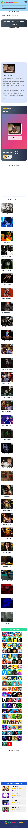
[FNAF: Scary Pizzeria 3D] (7, 504)
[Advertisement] (14, 44)
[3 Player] (14, 634)
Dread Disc (7, 453)
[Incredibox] (9, 678)
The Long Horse (7, 397)
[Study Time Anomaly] (7, 560)
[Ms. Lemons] (14, 689)
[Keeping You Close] (7, 306)
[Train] (14, 727)
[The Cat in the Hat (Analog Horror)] (7, 363)
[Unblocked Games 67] (14, 733)
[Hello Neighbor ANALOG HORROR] (7, 518)
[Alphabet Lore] (14, 640)
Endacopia (7, 341)
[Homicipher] (7, 589)
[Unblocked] (19, 727)
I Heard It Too (7, 284)
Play (14, 138)
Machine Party (7, 355)
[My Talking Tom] (19, 689)
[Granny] (14, 672)
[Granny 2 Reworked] (7, 250)
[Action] (4, 640)
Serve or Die (7, 538)
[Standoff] (19, 711)
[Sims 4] (4, 705)
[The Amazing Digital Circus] (14, 722)
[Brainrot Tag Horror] (7, 603)
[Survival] (19, 716)
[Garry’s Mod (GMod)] (4, 672)
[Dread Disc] (7, 448)
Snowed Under (7, 214)
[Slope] (19, 705)
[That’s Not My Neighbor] (9, 722)
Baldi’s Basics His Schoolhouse (7, 439)
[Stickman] (4, 716)
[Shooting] (19, 700)
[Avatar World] (4, 650)
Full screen (8, 152)
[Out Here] (7, 617)
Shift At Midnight (7, 411)
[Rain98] (7, 222)
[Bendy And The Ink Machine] (14, 650)
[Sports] (14, 711)
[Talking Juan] (4, 722)
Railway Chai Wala (7, 581)
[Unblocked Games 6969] (19, 733)
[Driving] (9, 661)
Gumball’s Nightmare (7, 298)
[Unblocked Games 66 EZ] (9, 733)
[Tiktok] (4, 727)
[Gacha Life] (19, 667)
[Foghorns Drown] (7, 490)
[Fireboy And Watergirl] (14, 661)
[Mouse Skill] (9, 689)
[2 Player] (9, 634)
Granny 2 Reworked (7, 256)
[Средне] (7, 109)
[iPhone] (19, 678)
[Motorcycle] (4, 689)
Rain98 (7, 228)
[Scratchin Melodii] (14, 700)
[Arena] (19, 645)
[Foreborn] (7, 236)
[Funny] (14, 667)
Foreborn (7, 242)
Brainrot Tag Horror (7, 609)
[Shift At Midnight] (7, 405)
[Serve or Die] (7, 532)
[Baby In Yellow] (9, 650)
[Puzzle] (4, 694)
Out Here (7, 623)
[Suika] (14, 716)
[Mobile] (14, 683)
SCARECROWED (7, 482)
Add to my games (14, 111)
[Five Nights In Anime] (19, 661)
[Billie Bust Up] (19, 650)
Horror (9, 156)
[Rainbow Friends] (9, 694)
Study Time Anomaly (7, 566)
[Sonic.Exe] (4, 711)
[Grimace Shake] (19, 672)
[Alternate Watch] (19, 640)
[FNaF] (4, 667)
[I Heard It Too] (7, 278)
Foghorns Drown (7, 496)
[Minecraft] (9, 683)
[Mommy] (19, 683)
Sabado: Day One (7, 425)
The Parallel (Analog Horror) (7, 326)
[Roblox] (14, 694)
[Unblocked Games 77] (4, 738)
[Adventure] (9, 640)
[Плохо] (4, 109)
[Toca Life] (9, 727)
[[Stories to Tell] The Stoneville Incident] (7, 462)
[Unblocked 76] (4, 733)
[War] (14, 738)
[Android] (14, 645)
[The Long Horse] (7, 391)
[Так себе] (5, 109)
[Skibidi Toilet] (14, 705)
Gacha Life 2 (15, 800)
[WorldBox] (4, 744)
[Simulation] (9, 705)
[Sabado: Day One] (7, 419)
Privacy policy (14, 826)
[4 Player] (19, 634)
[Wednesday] (19, 738)
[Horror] (4, 678)
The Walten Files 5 (7, 270)
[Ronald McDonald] (19, 694)
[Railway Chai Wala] (7, 575)
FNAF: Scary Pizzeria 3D (7, 510)
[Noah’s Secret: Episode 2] (7, 377)
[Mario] (4, 683)
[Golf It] (9, 672)
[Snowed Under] (7, 208)
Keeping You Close (7, 312)
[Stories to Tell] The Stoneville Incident (7, 468)
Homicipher (7, 595)
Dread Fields (7, 552)
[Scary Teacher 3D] (9, 700)
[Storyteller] (9, 716)
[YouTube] (9, 744)
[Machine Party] (7, 349)
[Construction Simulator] (14, 656)
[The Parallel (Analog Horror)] (7, 321)
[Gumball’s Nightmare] (7, 292)
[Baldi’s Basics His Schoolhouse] (7, 433)
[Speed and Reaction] (9, 711)
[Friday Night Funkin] (9, 667)
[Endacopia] (7, 335)
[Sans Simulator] (4, 700)
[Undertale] (9, 738)
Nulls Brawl (15, 793)
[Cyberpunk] (19, 656)
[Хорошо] (9, 109)
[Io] (14, 678)
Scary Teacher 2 (16, 807)
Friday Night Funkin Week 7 (16, 786)
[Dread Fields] (7, 546)
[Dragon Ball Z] (4, 661)
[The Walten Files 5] (7, 264)
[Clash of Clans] (9, 656)
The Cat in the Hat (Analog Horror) (7, 369)
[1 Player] (4, 634)
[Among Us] (9, 645)
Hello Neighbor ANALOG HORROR (7, 524)
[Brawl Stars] (4, 656)
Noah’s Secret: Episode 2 (7, 383)
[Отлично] (10, 109)
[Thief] (19, 722)
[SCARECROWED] (7, 476)
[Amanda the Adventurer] (4, 645)
